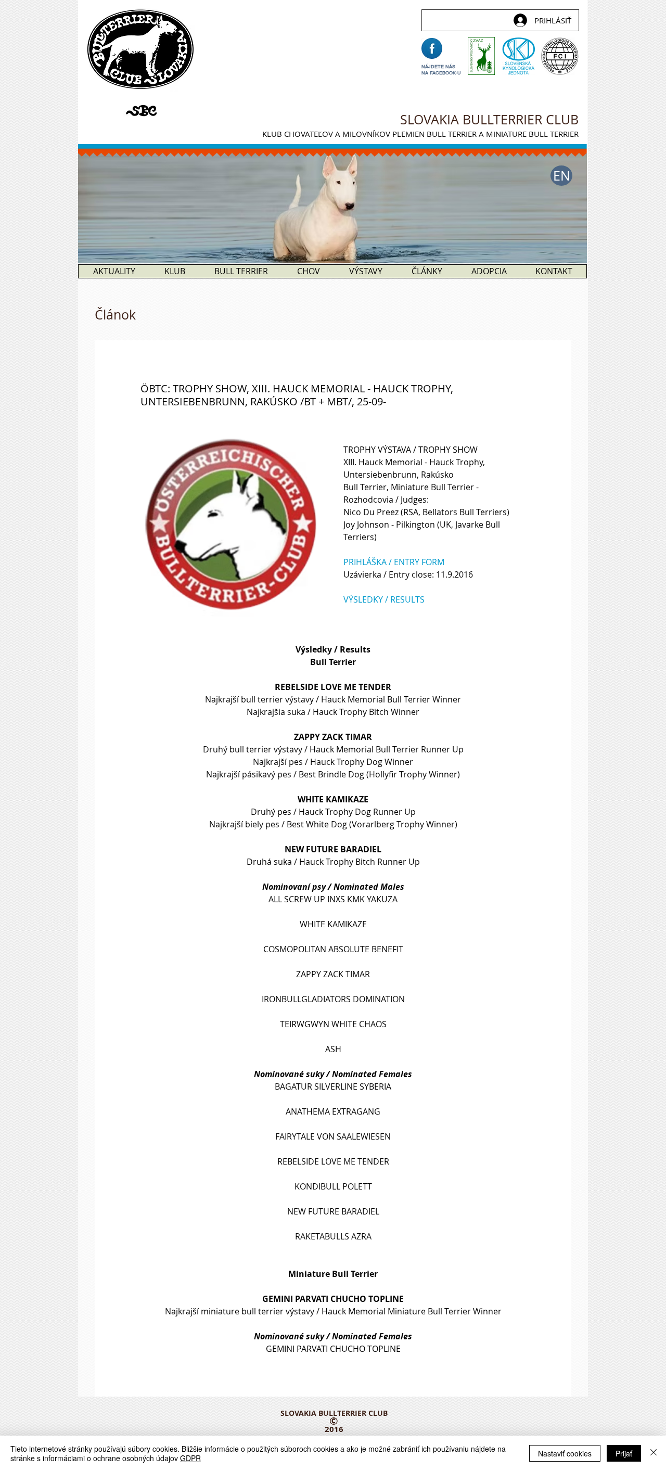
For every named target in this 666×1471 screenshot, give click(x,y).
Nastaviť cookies (565, 1453)
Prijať (624, 1453)
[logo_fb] (431, 48)
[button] (561, 175)
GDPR (190, 1458)
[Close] (653, 1453)
